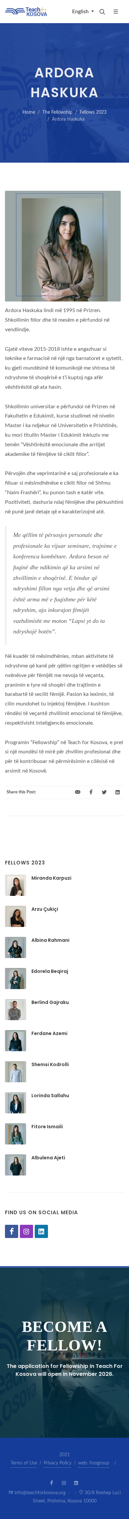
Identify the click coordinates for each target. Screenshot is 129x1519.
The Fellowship (57, 112)
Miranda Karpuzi (51, 878)
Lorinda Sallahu (50, 1095)
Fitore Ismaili (47, 1126)
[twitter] (104, 792)
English (81, 11)
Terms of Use (24, 1463)
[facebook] (91, 792)
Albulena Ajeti (48, 1157)
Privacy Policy (57, 1463)
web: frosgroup (93, 1463)
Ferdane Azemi (49, 1033)
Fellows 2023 (93, 112)
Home (28, 112)
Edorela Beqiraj (49, 971)
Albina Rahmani (50, 940)
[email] (77, 792)
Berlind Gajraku (50, 1002)
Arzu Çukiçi (44, 909)
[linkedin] (117, 792)
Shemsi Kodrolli (50, 1064)
